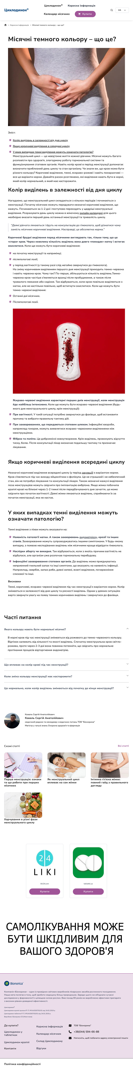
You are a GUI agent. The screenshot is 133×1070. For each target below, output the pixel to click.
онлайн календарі (91, 213)
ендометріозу (88, 537)
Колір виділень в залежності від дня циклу (40, 140)
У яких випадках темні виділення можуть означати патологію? (53, 152)
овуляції (87, 472)
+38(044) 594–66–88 (86, 1031)
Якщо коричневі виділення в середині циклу (41, 146)
